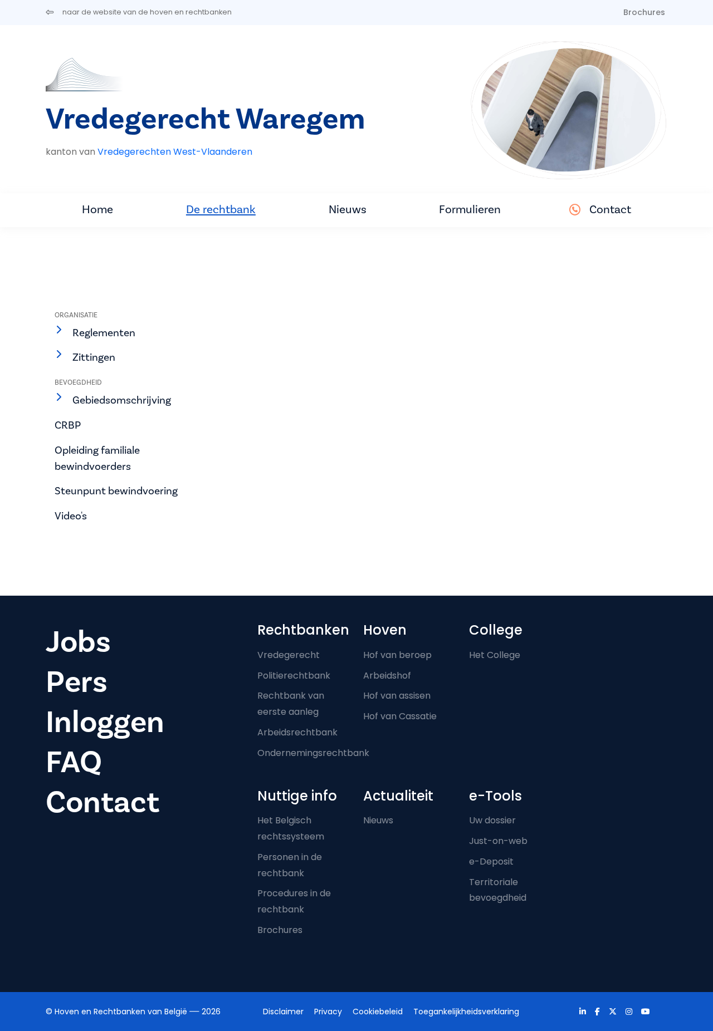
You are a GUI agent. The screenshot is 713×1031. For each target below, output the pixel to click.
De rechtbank (221, 209)
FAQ (74, 762)
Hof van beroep (397, 655)
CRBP (68, 425)
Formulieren (470, 209)
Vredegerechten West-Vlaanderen (174, 151)
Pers (77, 682)
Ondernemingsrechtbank (313, 753)
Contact (610, 209)
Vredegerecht (288, 655)
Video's (71, 516)
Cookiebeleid (378, 1011)
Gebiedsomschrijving (121, 400)
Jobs (78, 642)
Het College (494, 655)
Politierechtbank (293, 675)
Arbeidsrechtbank (297, 732)
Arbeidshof (387, 675)
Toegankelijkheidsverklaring (466, 1011)
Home (97, 209)
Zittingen (93, 357)
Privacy (328, 1011)
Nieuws (348, 209)
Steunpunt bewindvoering (116, 491)
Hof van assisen (397, 695)
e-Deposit (491, 861)
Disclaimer (283, 1011)
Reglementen (103, 333)
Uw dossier (492, 820)
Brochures (644, 12)
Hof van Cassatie (400, 716)
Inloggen (105, 722)
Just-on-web (498, 840)
